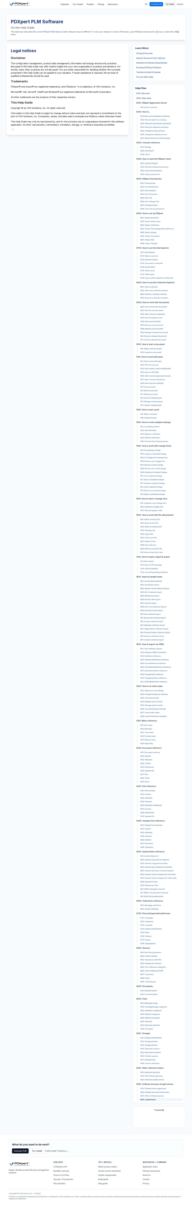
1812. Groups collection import (151, 621)
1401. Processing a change (150, 450)
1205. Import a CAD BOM (149, 372)
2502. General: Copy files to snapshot (154, 860)
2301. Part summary (147, 791)
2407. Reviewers (146, 843)
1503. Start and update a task (151, 510)
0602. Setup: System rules (150, 221)
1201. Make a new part (148, 414)
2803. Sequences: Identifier (151, 960)
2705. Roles (144, 932)
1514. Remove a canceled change (153, 491)
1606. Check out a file (148, 538)
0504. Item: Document (148, 194)
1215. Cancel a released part (150, 405)
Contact (180, 4)
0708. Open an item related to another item (156, 278)
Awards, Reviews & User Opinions (150, 58)
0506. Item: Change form (149, 202)
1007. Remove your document (151, 325)
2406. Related (145, 840)
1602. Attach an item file (149, 523)
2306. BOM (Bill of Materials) (151, 805)
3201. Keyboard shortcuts (150, 1072)
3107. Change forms (148, 1060)
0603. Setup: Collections (149, 225)
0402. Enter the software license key (154, 167)
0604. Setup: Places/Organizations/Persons (157, 229)
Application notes (150, 1167)
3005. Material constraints (150, 1018)
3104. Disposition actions (149, 1049)
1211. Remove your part (149, 391)
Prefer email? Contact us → (57, 1151)
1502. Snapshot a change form (151, 507)
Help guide (103, 1183)
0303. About (145, 154)
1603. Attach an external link (150, 527)
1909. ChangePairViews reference (153, 678)
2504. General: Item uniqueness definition (156, 867)
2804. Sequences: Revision (150, 963)
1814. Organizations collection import (154, 629)
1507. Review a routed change (151, 465)
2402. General (145, 829)
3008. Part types (146, 1029)
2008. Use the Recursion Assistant (153, 716)
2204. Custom (145, 763)
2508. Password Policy (149, 882)
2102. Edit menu (146, 729)
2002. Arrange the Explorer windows (154, 694)
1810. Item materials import (150, 614)
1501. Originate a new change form (153, 503)
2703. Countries (146, 925)
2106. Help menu (146, 743)
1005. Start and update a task (151, 318)
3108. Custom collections (150, 1063)
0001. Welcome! (143, 93)
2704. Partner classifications (151, 929)
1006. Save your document (150, 321)
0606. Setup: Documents (149, 236)
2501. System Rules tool (149, 856)
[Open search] (146, 4)
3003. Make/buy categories (151, 1011)
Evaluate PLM (156, 4)
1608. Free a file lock (148, 545)
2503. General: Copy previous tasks (154, 863)
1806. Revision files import (150, 599)
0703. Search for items (149, 260)
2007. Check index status (150, 713)
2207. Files (144, 774)
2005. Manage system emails (151, 705)
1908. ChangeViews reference (151, 674)
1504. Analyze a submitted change (153, 454)
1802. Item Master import (149, 585)
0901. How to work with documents (153, 307)
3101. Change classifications (151, 1038)
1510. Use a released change (151, 476)
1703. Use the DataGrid (149, 569)
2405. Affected (146, 836)
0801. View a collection (149, 287)
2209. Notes (145, 782)
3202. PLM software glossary (151, 1076)
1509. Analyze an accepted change (153, 472)
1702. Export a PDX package (151, 565)
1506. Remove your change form (152, 461)
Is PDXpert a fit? (60, 1167)
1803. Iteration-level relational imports (154, 588)
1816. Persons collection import (152, 636)
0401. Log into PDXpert (149, 163)
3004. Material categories (150, 1014)
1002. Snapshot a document (150, 352)
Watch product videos (107, 1167)
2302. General (145, 794)
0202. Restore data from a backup (153, 120)
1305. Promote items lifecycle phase (154, 441)
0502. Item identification (149, 187)
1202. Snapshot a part (148, 418)
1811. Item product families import (153, 618)
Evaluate (65, 4)
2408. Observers (146, 847)
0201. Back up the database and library (155, 116)
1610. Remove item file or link (151, 552)
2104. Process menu (148, 736)
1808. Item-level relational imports (153, 607)
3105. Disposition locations (150, 1052)
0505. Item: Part (146, 198)
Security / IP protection (63, 1179)
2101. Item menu (146, 725)
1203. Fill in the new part (149, 365)
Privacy (146, 1183)
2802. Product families (148, 956)
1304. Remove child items (150, 438)
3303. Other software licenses (152, 1096)
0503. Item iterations (148, 191)
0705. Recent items (147, 267)
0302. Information (147, 151)
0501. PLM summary (147, 183)
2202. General (145, 756)
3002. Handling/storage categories (153, 1007)
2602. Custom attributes (149, 909)
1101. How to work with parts (150, 361)
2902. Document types (149, 994)
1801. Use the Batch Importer (151, 581)
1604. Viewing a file (147, 530)
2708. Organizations (148, 943)
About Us (147, 1175)
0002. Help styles (143, 98)
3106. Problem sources (149, 1056)
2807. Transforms (147, 974)
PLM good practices (151, 1171)
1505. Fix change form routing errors (154, 458)
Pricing (101, 4)
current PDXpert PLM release (49, 32)
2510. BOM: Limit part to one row (152, 889)
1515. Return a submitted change (152, 494)
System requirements (107, 1175)
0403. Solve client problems (151, 171)
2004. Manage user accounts (151, 702)
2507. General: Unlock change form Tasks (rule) (158, 878)
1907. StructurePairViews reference (153, 671)
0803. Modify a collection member (153, 294)
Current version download (109, 1171)
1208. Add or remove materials (152, 383)
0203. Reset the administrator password (155, 123)
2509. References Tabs (149, 885)
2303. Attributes (146, 798)
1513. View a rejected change (151, 487)
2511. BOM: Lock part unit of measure (154, 893)
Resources (113, 4)
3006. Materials (146, 1022)
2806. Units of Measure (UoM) (151, 971)
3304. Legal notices (148, 1100)
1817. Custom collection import (152, 640)
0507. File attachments (149, 205)
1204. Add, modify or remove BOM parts (155, 369)
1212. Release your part (149, 394)
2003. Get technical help (149, 698)
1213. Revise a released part (151, 398)
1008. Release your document (151, 329)
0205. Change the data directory (152, 131)
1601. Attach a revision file (150, 519)
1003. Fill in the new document (151, 310)
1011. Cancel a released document (153, 340)
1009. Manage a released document (154, 332)
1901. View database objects (151, 649)
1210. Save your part (147, 387)
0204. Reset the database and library (154, 127)
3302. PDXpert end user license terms (154, 1092)
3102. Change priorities (149, 1041)
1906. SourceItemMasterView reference (155, 667)
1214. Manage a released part (151, 402)
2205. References (147, 767)
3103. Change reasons (148, 1045)
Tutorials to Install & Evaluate (148, 72)
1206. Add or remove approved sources (155, 376)
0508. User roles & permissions (152, 209)
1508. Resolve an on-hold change (153, 469)
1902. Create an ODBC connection (153, 652)
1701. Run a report (147, 561)
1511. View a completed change (152, 480)
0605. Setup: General (148, 232)
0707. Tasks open (147, 274)
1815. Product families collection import (155, 632)
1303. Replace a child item (150, 434)
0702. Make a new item (149, 256)
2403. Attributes (146, 832)
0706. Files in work (147, 271)
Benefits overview (61, 1171)
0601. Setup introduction (149, 218)
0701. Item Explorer (147, 252)
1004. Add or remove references (152, 314)
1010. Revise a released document (153, 336)
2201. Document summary (150, 752)
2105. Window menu (147, 740)
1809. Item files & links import (151, 610)
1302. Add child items (148, 430)
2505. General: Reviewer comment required (156, 871)
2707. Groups (145, 940)
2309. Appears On (147, 816)
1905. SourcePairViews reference (153, 663)
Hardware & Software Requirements (151, 63)
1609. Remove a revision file (151, 549)
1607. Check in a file (147, 541)
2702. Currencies (146, 922)
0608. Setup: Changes (148, 243)
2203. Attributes (146, 760)
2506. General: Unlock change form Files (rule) (158, 874)
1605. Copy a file (146, 534)
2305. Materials (146, 802)
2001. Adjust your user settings (152, 691)
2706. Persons (145, 936)
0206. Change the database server (153, 134)
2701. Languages (146, 918)
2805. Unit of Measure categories (153, 967)
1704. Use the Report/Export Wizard (154, 572)
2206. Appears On (147, 771)
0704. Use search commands (151, 263)
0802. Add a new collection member (154, 291)
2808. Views (145, 978)
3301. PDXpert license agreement (153, 1089)
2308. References (147, 813)
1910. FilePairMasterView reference (153, 682)
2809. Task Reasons (148, 982)
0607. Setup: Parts (147, 240)
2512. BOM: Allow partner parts (151, 896)
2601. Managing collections (150, 905)
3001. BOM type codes (149, 1003)
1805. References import (149, 596)
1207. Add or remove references (152, 380)
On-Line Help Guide (144, 77)
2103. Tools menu (147, 732)
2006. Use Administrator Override (153, 709)
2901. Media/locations (148, 991)
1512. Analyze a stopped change (152, 483)
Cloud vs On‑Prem (61, 1175)
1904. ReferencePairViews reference (154, 660)
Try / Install (78, 4)
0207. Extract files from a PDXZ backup (155, 138)
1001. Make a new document (151, 349)
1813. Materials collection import (152, 625)
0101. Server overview (148, 107)
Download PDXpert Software (148, 67)
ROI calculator (59, 1183)
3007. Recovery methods (150, 1025)
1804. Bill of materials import (151, 592)
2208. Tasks (145, 778)
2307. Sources (145, 809)
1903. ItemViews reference (150, 656)
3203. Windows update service (152, 1080)
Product (90, 4)
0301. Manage (145, 147)
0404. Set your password (150, 174)
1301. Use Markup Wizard (149, 427)
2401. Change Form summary (151, 825)
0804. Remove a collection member (154, 298)
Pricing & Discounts (144, 53)
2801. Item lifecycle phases (150, 952)
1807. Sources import (148, 603)
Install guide (103, 1179)
